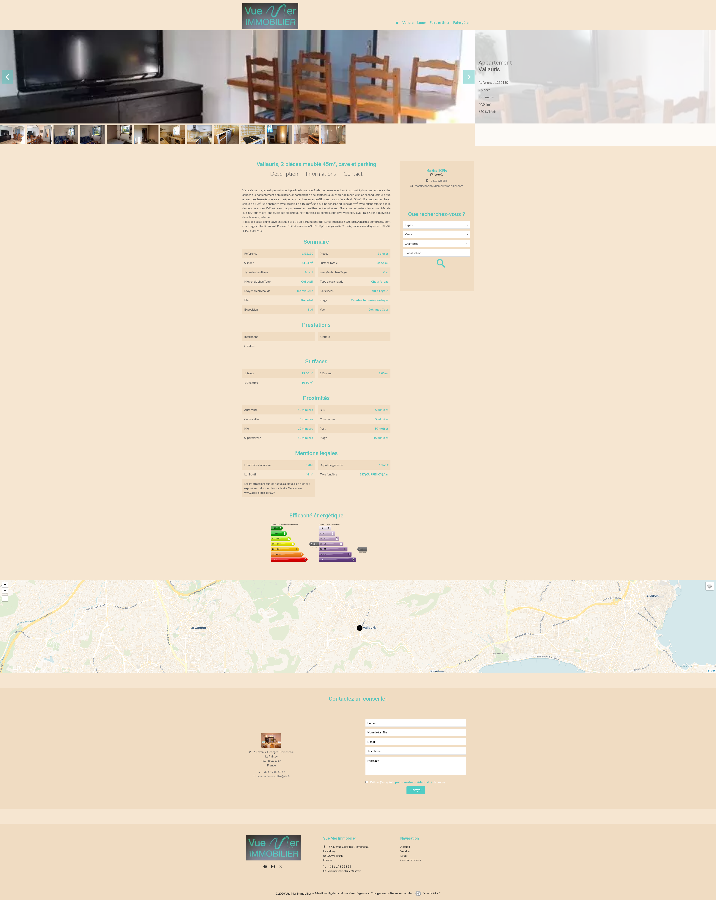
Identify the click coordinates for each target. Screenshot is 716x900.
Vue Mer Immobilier (339, 838)
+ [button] (5, 584)
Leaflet (711, 670)
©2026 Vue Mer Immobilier (293, 893)
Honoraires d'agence (353, 893)
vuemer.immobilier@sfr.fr (273, 776)
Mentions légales (326, 893)
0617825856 (439, 180)
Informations (321, 173)
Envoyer (415, 790)
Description (284, 173)
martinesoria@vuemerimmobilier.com (439, 185)
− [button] (5, 590)
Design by (431, 893)
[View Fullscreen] (5, 598)
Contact (353, 173)
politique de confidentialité (413, 782)
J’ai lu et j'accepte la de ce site (407, 782)
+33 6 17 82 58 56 (273, 771)
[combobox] (436, 225)
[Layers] (710, 586)
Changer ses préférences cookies (392, 893)
